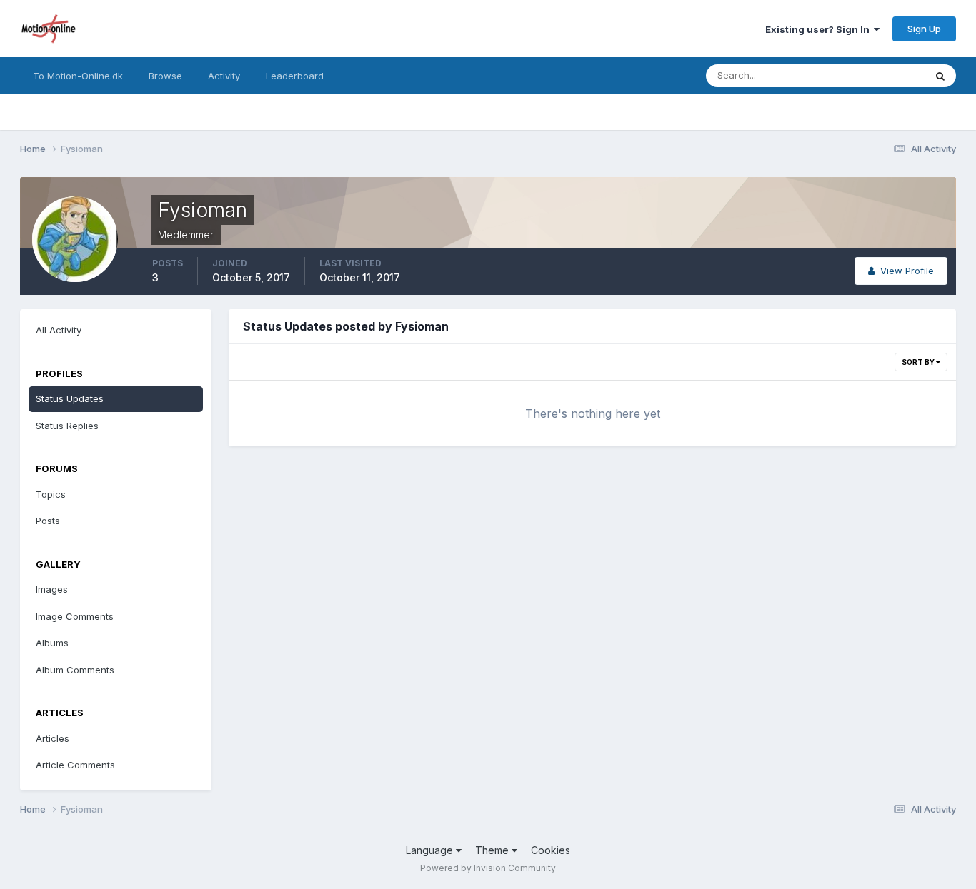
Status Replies (67, 425)
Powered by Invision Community (488, 868)
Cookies (550, 850)
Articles (52, 738)
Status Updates (872, 75)
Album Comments (75, 669)
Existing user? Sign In (819, 29)
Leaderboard (295, 75)
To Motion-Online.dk (78, 75)
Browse (165, 75)
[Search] (940, 75)
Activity (224, 75)
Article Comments (75, 764)
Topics (51, 494)
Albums (52, 642)
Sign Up (924, 28)
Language (431, 850)
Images (52, 589)
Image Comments (75, 616)
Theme (493, 850)
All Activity (58, 330)
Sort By (919, 362)
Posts (48, 520)
